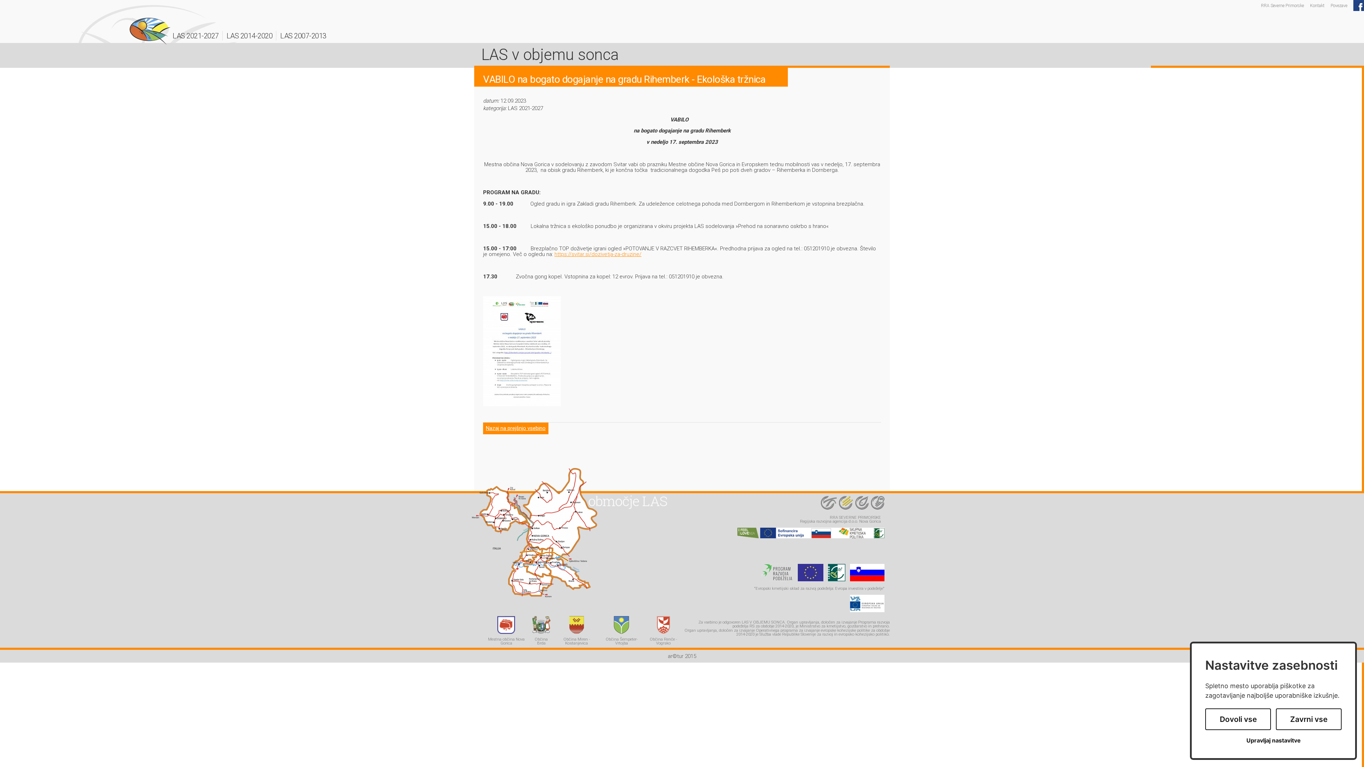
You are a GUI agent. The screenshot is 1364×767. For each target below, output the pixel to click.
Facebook (1358, 5)
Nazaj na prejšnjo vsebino (516, 428)
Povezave (1339, 5)
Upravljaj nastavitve (1273, 740)
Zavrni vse (1308, 719)
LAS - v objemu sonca (150, 31)
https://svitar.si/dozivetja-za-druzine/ (598, 254)
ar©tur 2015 (682, 656)
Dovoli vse (1238, 719)
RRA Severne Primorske (1282, 5)
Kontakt (1317, 5)
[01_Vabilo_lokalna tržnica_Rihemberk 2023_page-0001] (522, 404)
